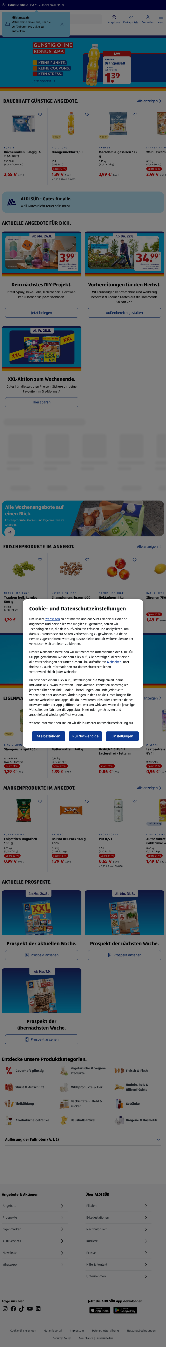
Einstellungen (122, 736)
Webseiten (52, 619)
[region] (83, 673)
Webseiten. (114, 661)
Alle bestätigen (48, 736)
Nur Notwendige (85, 736)
